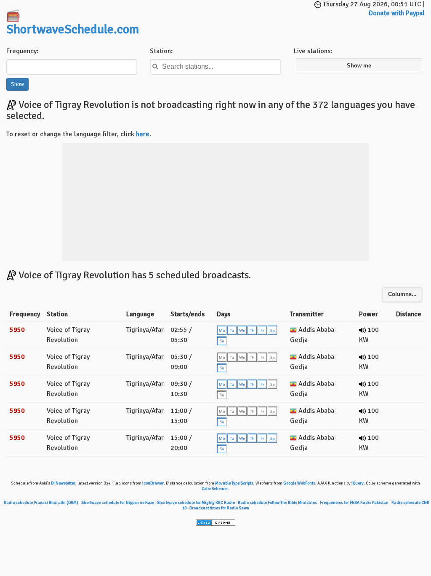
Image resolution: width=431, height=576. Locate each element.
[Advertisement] (248, 12)
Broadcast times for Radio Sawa (219, 508)
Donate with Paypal (397, 13)
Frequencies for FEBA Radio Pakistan (354, 502)
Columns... (402, 294)
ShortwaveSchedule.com (72, 29)
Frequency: (22, 51)
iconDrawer (153, 483)
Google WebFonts (299, 483)
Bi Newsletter (63, 483)
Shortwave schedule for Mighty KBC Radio (196, 502)
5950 (17, 330)
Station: (161, 51)
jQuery (357, 483)
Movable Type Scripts (234, 483)
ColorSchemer (215, 488)
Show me (359, 66)
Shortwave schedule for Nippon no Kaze (117, 502)
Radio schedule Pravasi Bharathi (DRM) (41, 502)
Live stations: (313, 51)
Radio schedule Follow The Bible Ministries (277, 502)
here (142, 134)
